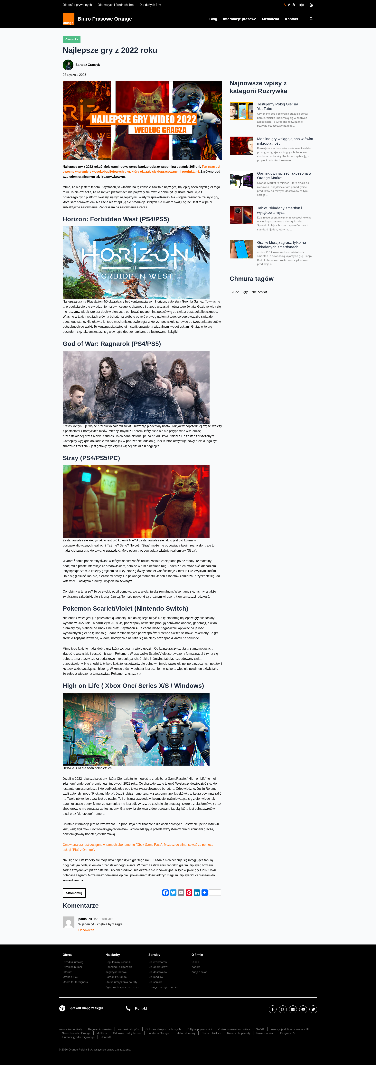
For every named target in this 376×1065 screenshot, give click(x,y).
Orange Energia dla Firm (163, 987)
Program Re (287, 1033)
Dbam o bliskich (211, 1033)
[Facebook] (273, 1009)
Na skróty (113, 954)
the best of (259, 292)
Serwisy (154, 954)
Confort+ (106, 1037)
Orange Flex (70, 976)
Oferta (67, 954)
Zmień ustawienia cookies (234, 1029)
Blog (213, 19)
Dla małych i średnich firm (116, 4)
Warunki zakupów (128, 1029)
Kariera (196, 966)
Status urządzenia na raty (121, 981)
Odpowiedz (86, 930)
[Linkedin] (293, 1009)
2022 (235, 292)
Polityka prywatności (199, 1029)
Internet (67, 971)
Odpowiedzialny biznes (127, 1033)
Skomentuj (74, 893)
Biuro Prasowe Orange (105, 19)
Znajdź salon (199, 971)
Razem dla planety (238, 1033)
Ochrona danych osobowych (163, 1029)
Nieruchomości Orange (76, 1033)
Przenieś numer (72, 966)
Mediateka (270, 19)
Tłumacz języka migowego (78, 1037)
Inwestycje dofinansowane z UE (290, 1029)
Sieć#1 (260, 1029)
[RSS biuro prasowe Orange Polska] (311, 4)
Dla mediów (155, 976)
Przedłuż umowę (73, 961)
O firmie (197, 954)
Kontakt (291, 19)
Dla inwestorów (157, 961)
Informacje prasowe (239, 19)
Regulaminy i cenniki (118, 961)
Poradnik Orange (116, 976)
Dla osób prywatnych (77, 4)
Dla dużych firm (150, 4)
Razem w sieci (265, 1033)
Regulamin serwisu (100, 1029)
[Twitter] (313, 1009)
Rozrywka (72, 39)
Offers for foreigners (75, 981)
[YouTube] (303, 1009)
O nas (195, 961)
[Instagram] (283, 1009)
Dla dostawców (157, 971)
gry (245, 292)
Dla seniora (155, 981)
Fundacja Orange (158, 1033)
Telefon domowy (185, 1033)
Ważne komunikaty (70, 1029)
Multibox (102, 1033)
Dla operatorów (157, 966)
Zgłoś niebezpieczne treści (122, 987)
